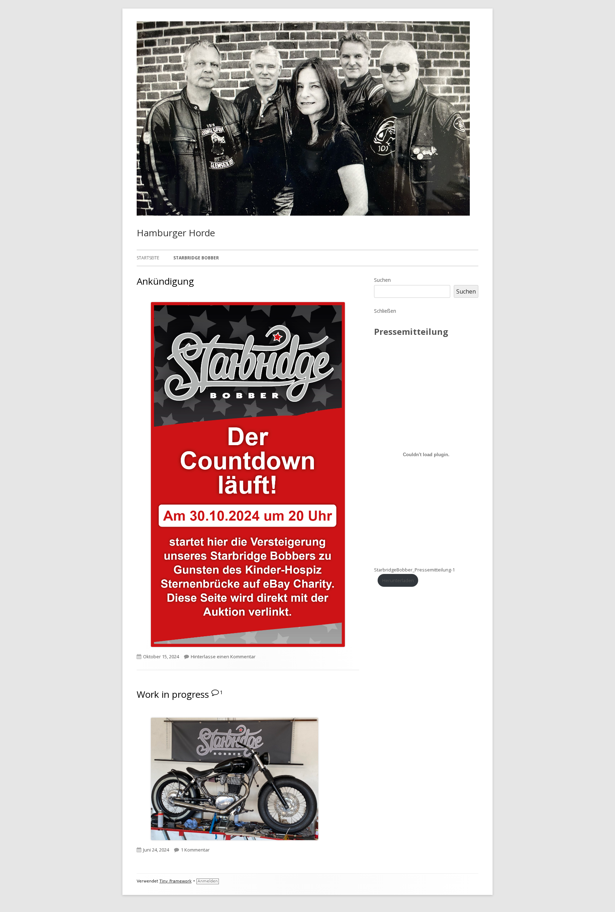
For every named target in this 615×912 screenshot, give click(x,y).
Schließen (385, 310)
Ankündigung (165, 281)
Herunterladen (398, 580)
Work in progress (173, 694)
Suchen (382, 279)
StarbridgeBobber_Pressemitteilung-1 (414, 569)
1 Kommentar (195, 850)
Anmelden (208, 881)
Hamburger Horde (176, 232)
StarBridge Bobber (196, 258)
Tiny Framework (175, 881)
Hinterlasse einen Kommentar (223, 656)
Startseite (148, 258)
